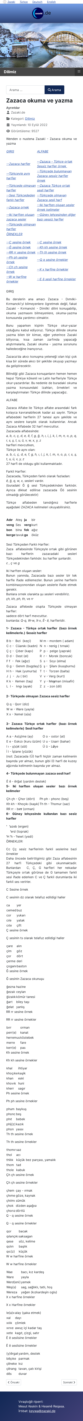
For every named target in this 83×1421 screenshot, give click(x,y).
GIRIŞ (10, 151)
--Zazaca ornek (17, 207)
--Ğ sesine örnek (18, 247)
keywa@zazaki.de (42, 1411)
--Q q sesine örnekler (52, 260)
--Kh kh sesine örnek (52, 247)
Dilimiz (30, 119)
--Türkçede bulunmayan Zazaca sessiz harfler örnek (54, 175)
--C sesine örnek (49, 242)
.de (47, 13)
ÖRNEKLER (14, 234)
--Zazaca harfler (18, 164)
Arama (56, 90)
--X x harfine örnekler (52, 269)
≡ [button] (78, 71)
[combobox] (25, 89)
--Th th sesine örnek (51, 252)
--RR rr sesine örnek (21, 252)
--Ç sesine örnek (18, 242)
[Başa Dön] (76, 1414)
